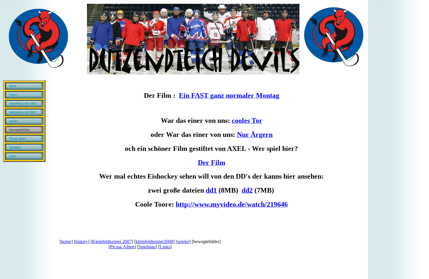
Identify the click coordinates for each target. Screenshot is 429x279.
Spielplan (147, 246)
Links (165, 246)
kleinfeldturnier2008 (154, 241)
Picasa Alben (122, 246)
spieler (183, 241)
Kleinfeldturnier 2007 (112, 241)
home (66, 241)
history (81, 241)
